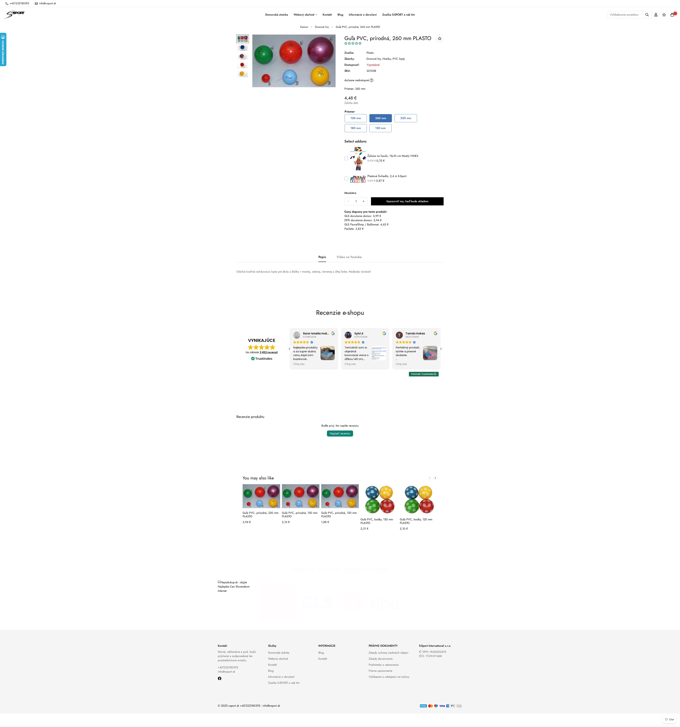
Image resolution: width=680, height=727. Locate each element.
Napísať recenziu (340, 433)
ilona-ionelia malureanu (320, 333)
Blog (340, 15)
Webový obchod (304, 15)
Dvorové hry (322, 27)
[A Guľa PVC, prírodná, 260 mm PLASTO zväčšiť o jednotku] (363, 201)
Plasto (370, 53)
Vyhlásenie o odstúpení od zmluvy (389, 677)
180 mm (355, 128)
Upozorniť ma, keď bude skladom (407, 201)
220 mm (405, 118)
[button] (352, 43)
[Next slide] (435, 478)
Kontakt (327, 15)
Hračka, (387, 59)
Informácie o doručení (363, 15)
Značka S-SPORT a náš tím (398, 15)
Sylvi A (358, 333)
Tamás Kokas (415, 333)
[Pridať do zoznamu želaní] (440, 39)
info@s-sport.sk (226, 672)
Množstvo (350, 193)
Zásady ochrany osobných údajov (388, 653)
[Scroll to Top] (673, 708)
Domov (304, 27)
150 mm (380, 128)
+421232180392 (228, 667)
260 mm (380, 118)
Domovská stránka (276, 15)
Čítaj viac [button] (299, 364)
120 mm (355, 118)
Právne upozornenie (380, 671)
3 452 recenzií (269, 352)
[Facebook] (219, 678)
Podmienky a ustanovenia (384, 665)
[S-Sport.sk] (14, 14)
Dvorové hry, (374, 59)
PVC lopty (399, 59)
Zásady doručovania (381, 659)
